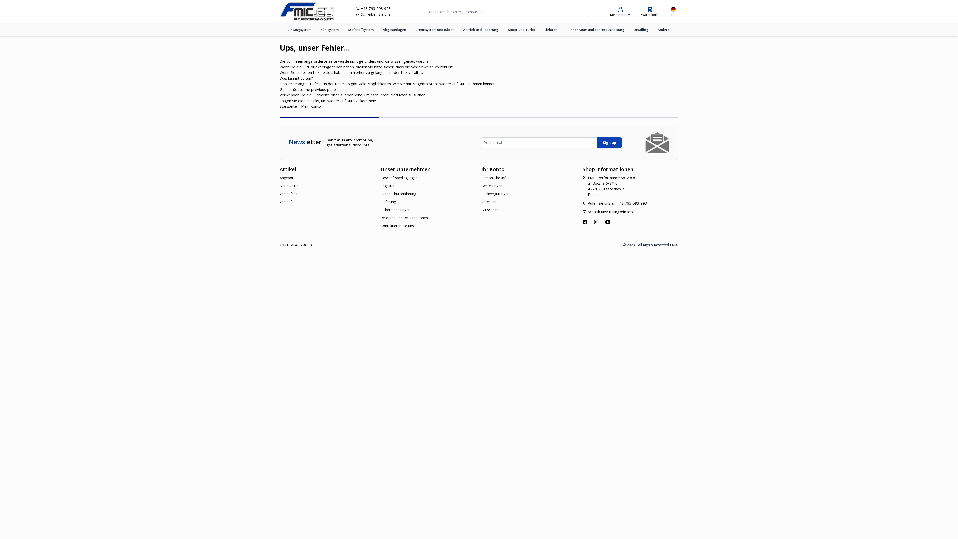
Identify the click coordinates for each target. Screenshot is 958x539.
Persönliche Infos (495, 177)
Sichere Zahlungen (395, 209)
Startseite (288, 106)
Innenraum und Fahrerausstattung (597, 29)
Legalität (388, 185)
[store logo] (307, 11)
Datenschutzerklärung (398, 193)
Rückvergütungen (495, 193)
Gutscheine (490, 209)
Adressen (488, 201)
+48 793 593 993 (376, 8)
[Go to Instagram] (596, 222)
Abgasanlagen (394, 29)
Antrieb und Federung (480, 29)
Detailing (641, 29)
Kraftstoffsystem (361, 29)
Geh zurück (289, 89)
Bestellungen (491, 185)
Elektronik (552, 29)
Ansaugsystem (299, 29)
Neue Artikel (289, 185)
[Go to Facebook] (585, 222)
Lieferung (388, 201)
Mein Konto (311, 106)
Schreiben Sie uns (376, 14)
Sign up (609, 142)
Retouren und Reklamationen (404, 217)
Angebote (287, 177)
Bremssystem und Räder (434, 29)
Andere (664, 29)
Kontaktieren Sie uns (397, 225)
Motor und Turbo (521, 29)
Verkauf (286, 201)
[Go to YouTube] (608, 222)
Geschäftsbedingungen (399, 177)
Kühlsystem (330, 29)
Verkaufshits (289, 193)
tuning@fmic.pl (621, 211)
